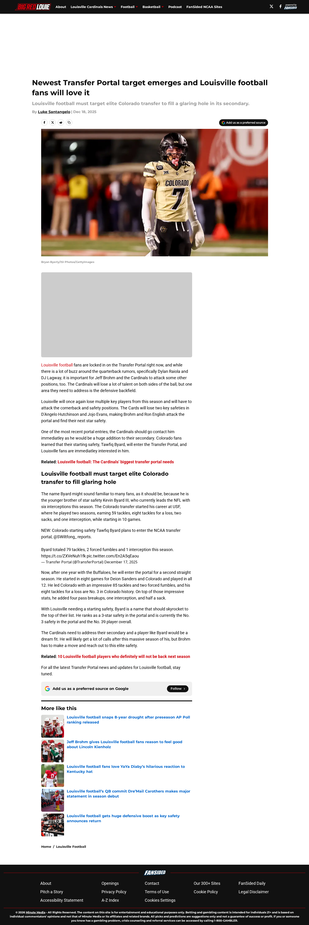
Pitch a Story (51, 891)
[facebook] (280, 6)
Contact (152, 883)
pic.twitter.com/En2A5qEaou (113, 556)
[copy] (69, 122)
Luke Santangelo (54, 112)
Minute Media (35, 912)
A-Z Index (110, 900)
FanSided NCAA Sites (204, 7)
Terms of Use (157, 891)
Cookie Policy (206, 891)
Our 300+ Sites (207, 883)
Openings (110, 883)
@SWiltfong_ (65, 536)
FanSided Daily (252, 883)
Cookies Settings (160, 900)
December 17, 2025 (120, 562)
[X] (271, 6)
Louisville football (57, 365)
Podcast (175, 7)
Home (46, 847)
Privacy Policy (114, 891)
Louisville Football (71, 847)
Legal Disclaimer (254, 891)
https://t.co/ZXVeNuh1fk (63, 556)
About (61, 7)
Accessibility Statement (61, 900)
